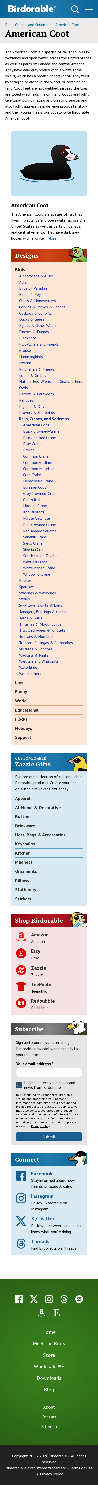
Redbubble (43, 1001)
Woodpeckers (30, 673)
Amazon (40, 934)
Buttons (23, 816)
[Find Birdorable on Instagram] (49, 1299)
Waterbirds (28, 667)
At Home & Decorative (38, 807)
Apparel (22, 798)
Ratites (25, 580)
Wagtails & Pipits (33, 655)
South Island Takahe (40, 555)
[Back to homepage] (32, 8)
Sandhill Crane (35, 536)
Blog (49, 1389)
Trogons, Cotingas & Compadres (46, 642)
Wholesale (49, 1366)
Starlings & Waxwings (37, 592)
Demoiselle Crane (38, 480)
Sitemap (49, 1426)
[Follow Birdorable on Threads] (64, 1299)
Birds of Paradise (33, 288)
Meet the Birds (49, 1343)
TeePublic (41, 984)
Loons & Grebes (32, 375)
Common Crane (36, 456)
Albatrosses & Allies (36, 275)
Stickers (23, 899)
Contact (49, 1417)
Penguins (26, 400)
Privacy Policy (40, 1126)
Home (49, 1332)
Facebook (41, 1173)
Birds (20, 269)
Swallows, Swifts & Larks (41, 605)
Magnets (23, 862)
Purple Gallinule (36, 518)
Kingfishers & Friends (37, 369)
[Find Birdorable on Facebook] (19, 1299)
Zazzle (38, 968)
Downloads (49, 1378)
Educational (26, 710)
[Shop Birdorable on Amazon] (41, 1313)
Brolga (28, 449)
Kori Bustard (33, 511)
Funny (21, 691)
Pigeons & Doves (33, 406)
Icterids (25, 362)
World (21, 701)
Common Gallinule (38, 462)
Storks (24, 598)
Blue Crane (32, 443)
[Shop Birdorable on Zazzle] (79, 1299)
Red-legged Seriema (40, 530)
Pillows (22, 880)
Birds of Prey (30, 294)
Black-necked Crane (39, 437)
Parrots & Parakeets (36, 393)
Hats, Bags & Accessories (40, 835)
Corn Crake (32, 474)
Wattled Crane (35, 561)
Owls (23, 387)
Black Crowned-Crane (41, 431)
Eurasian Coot (34, 487)
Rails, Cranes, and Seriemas (28, 24)
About (49, 1407)
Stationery (25, 889)
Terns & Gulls (30, 617)
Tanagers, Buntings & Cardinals (45, 611)
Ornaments (26, 871)
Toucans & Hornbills (36, 636)
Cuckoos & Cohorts (35, 313)
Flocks (21, 719)
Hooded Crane (35, 505)
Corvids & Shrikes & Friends (42, 306)
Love (20, 682)
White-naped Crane (39, 567)
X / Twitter (42, 1218)
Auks (23, 282)
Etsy (35, 951)
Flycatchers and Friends (39, 344)
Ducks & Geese (32, 319)
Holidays (23, 728)
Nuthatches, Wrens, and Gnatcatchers (50, 381)
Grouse (25, 350)
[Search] (75, 9)
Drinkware (25, 826)
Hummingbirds (31, 356)
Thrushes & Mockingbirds (40, 624)
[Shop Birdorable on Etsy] (57, 1313)
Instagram (42, 1196)
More (51, 238)
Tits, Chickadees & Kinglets (42, 630)
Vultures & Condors (35, 648)
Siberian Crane (34, 549)
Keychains (25, 844)
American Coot (67, 24)
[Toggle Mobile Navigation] (88, 10)
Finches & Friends (34, 331)
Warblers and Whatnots (39, 661)
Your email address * (35, 1063)
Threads (40, 1241)
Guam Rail (31, 499)
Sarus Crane (33, 543)
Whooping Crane (36, 574)
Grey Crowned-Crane (40, 493)
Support (23, 737)
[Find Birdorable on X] (34, 1299)
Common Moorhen (38, 468)
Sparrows (27, 586)
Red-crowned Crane (39, 524)
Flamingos (28, 337)
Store (49, 1355)
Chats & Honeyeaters (37, 300)
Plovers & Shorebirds (37, 412)
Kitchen (23, 853)
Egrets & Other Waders (38, 325)
